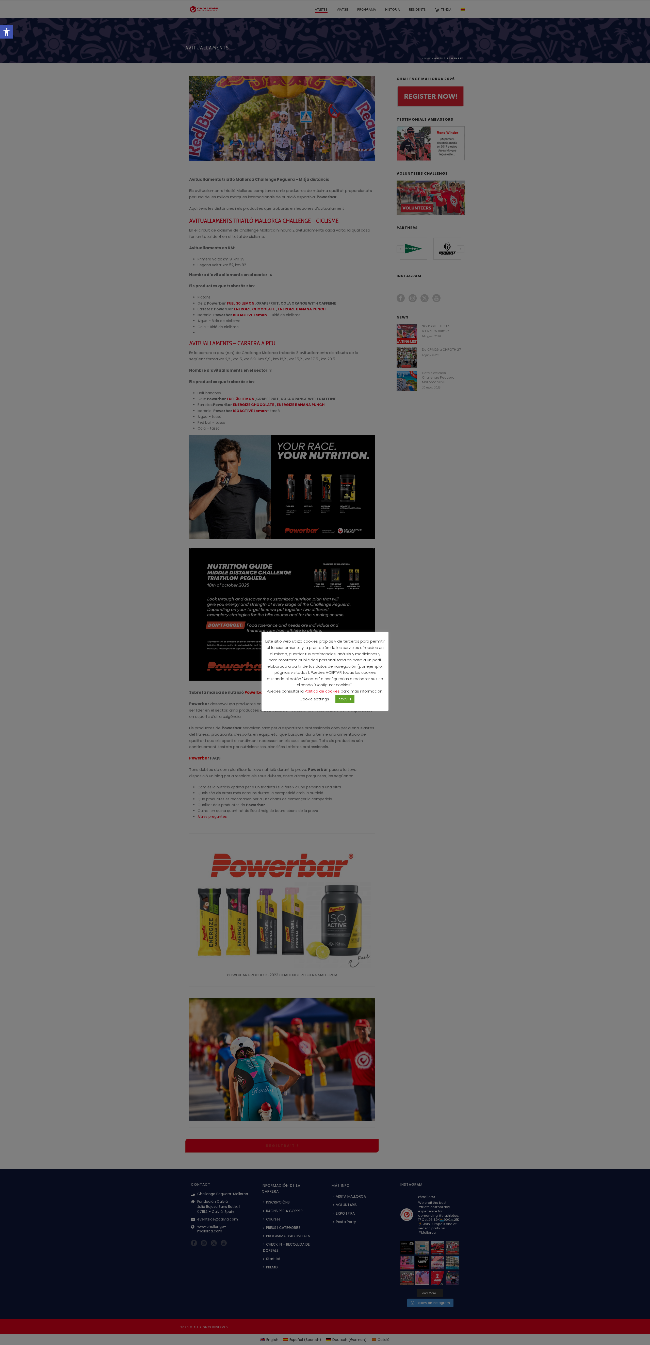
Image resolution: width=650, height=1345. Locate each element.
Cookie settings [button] (314, 699)
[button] (6, 32)
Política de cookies (323, 691)
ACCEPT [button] (344, 699)
